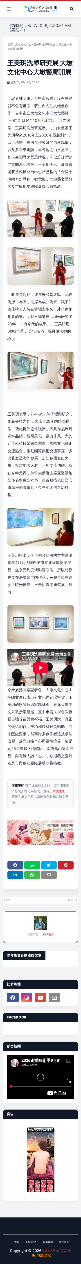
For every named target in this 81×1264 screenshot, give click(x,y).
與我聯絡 (48, 1242)
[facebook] (13, 997)
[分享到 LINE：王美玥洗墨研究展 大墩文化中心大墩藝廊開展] (32, 865)
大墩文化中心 (23, 44)
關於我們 (31, 1242)
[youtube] (40, 997)
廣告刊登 (64, 1242)
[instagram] (27, 997)
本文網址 (59, 791)
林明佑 (48, 934)
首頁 (10, 44)
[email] (54, 997)
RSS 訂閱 (43, 1255)
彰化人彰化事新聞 (56, 1250)
